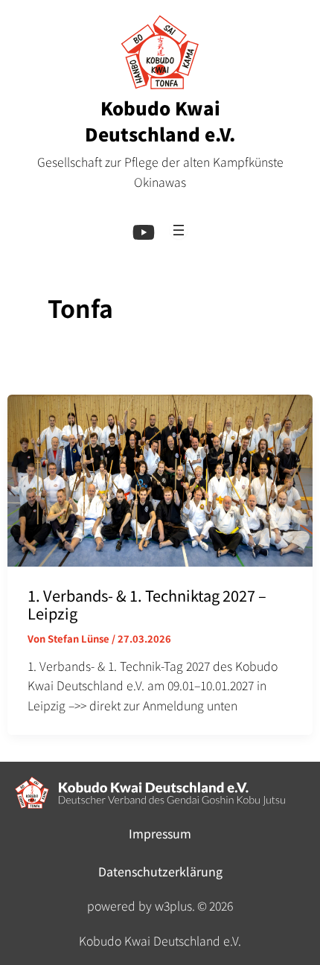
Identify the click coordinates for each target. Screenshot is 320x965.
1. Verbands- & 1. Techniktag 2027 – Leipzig (147, 605)
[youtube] (143, 232)
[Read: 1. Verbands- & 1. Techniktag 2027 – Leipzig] (160, 478)
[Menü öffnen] (179, 230)
